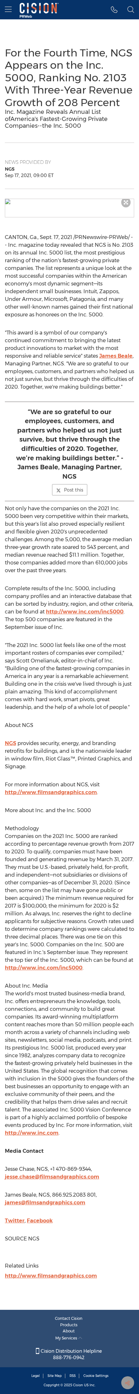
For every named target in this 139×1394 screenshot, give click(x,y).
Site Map (55, 1376)
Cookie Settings (96, 1376)
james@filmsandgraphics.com (45, 1203)
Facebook (40, 1221)
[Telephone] (114, 9)
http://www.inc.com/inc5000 (84, 612)
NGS (10, 743)
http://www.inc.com (32, 1133)
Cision (78, 1385)
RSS (73, 1376)
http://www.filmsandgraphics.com (51, 792)
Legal (35, 1376)
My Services (66, 1338)
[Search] (131, 9)
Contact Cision (68, 1318)
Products (69, 1324)
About (69, 1331)
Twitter (15, 1221)
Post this (73, 490)
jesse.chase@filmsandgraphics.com (52, 1177)
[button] (69, 201)
